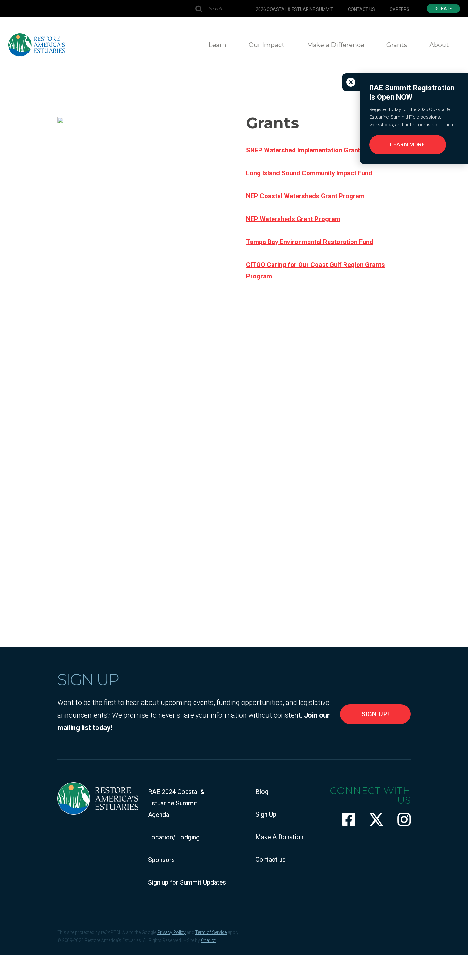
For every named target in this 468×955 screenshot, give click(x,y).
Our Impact (267, 45)
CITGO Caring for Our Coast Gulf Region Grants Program (315, 270)
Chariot (208, 940)
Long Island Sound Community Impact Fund (309, 173)
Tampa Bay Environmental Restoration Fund (309, 242)
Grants (396, 45)
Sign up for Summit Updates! (188, 882)
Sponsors (161, 860)
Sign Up (265, 814)
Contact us (361, 9)
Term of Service (211, 932)
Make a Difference (335, 45)
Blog (261, 792)
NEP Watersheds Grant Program (293, 219)
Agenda (158, 814)
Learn (217, 45)
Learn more (407, 144)
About (439, 45)
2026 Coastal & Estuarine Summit (294, 9)
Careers (399, 9)
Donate (443, 8)
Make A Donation (279, 837)
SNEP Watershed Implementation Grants (305, 150)
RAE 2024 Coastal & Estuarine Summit (176, 797)
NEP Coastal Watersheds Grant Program (305, 196)
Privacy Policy (171, 932)
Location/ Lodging (174, 837)
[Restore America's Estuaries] (36, 45)
